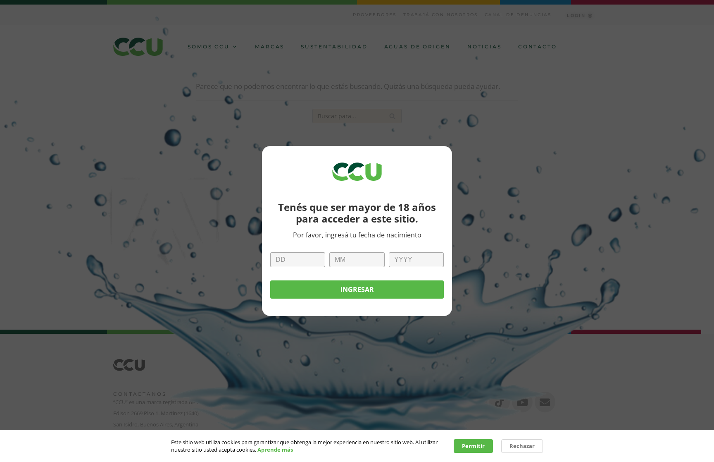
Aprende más (275, 449)
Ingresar (357, 289)
